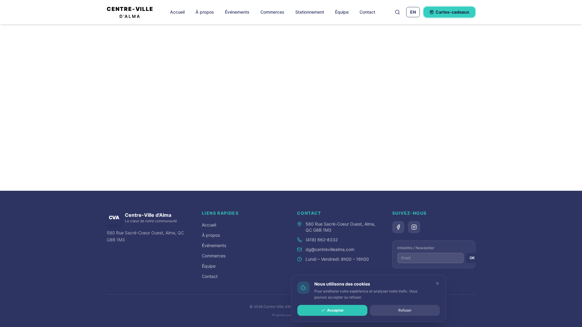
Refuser (405, 310)
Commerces (272, 12)
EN (413, 12)
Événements (237, 12)
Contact (367, 12)
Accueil (177, 12)
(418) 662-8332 (322, 239)
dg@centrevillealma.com (330, 249)
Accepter (335, 310)
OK (472, 258)
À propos (205, 12)
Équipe (342, 12)
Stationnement (309, 12)
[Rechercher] (397, 12)
